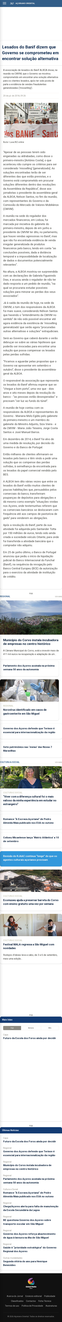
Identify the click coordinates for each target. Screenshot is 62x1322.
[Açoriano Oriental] (31, 1289)
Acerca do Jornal (15, 1296)
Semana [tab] (31, 1028)
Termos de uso (12, 1306)
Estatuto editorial (33, 1296)
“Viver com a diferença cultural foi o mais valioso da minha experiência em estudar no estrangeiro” (29, 800)
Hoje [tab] (12, 1028)
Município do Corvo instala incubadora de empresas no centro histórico (30, 642)
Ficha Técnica (44, 1301)
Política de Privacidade (32, 1306)
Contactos (31, 1301)
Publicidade (49, 1296)
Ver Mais (58, 597)
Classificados (17, 1301)
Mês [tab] (49, 1028)
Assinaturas (51, 1306)
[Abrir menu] (4, 3)
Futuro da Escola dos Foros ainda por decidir (29, 1038)
